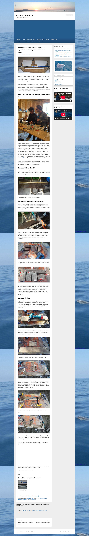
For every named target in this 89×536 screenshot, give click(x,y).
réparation (45, 498)
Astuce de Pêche (24, 15)
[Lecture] (55, 101)
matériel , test (57, 77)
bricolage (41, 498)
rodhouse (24, 157)
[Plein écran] (70, 101)
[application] (63, 97)
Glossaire (41, 41)
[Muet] (68, 101)
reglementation (54, 39)
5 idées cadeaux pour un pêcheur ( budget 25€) (63, 49)
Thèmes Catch (70, 531)
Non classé (57, 81)
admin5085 (28, 54)
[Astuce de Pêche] (44, 11)
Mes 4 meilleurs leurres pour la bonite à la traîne (63, 52)
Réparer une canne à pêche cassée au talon (63, 56)
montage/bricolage (40, 39)
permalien (34, 499)
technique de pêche (31, 39)
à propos (23, 39)
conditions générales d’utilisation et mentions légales (27, 41)
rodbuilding (20, 499)
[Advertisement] (44, 28)
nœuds (47, 39)
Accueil (18, 39)
